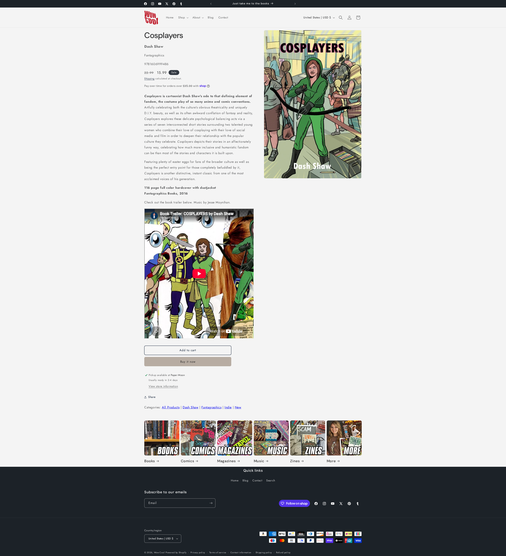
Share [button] (152, 397)
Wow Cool (159, 552)
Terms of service (217, 552)
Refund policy (283, 552)
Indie (228, 407)
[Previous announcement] (211, 4)
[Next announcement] (295, 4)
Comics (187, 461)
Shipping (149, 78)
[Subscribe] (211, 503)
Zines (295, 461)
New (238, 407)
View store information (163, 386)
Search (270, 480)
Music (259, 461)
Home (234, 480)
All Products (170, 407)
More (331, 461)
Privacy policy (198, 552)
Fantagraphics (211, 407)
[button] (183, 17)
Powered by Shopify (176, 552)
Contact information (240, 552)
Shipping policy (264, 552)
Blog (245, 480)
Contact (257, 480)
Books (149, 461)
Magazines (226, 461)
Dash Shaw (190, 407)
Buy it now (187, 362)
